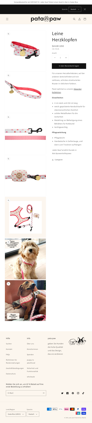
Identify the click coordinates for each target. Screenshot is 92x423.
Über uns (30, 344)
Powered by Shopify (80, 417)
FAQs (8, 354)
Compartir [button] (59, 160)
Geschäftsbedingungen (15, 368)
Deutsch (73, 9)
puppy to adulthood (31, 361)
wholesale (31, 377)
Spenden (30, 354)
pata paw (71, 417)
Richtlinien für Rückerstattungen (13, 361)
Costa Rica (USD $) (14, 414)
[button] (7, 19)
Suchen (9, 344)
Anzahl (54, 53)
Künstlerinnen (32, 349)
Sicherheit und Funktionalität (32, 369)
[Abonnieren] (43, 393)
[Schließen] (85, 9)
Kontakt (9, 349)
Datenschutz (11, 374)
